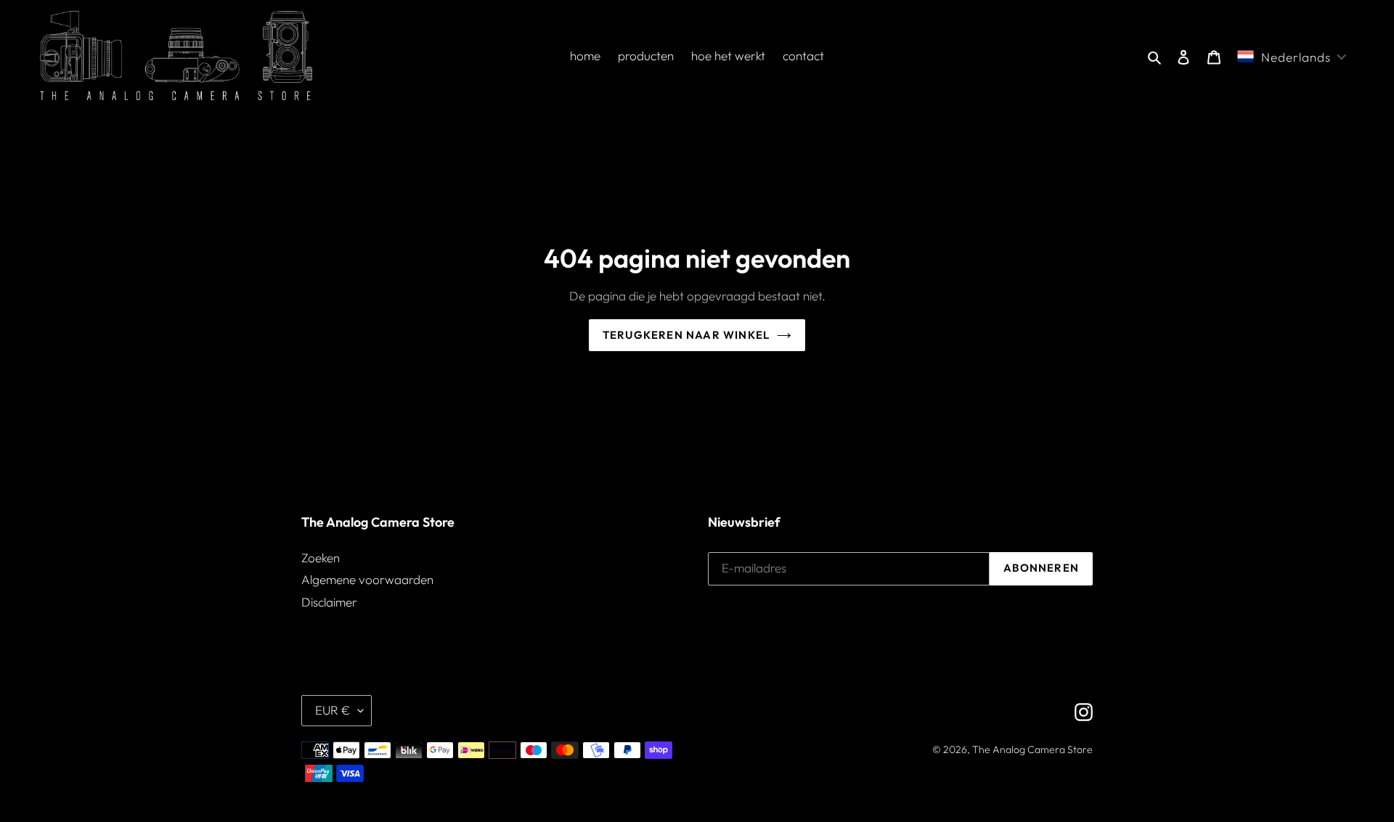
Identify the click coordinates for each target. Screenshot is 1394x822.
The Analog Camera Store (1032, 749)
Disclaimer (329, 601)
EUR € (333, 710)
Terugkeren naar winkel (686, 335)
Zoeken (320, 557)
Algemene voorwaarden (367, 579)
